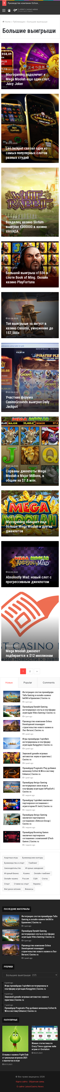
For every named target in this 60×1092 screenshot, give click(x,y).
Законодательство (12, 868)
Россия (25, 878)
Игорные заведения (34, 868)
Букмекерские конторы (32, 858)
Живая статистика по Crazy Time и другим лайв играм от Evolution (44, 1046)
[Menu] (3, 11)
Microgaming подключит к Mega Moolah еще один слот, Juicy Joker (28, 79)
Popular (28, 682)
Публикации (19, 21)
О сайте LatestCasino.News (30, 1086)
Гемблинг (33, 863)
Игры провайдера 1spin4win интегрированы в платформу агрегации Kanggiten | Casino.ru (37, 742)
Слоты (45, 878)
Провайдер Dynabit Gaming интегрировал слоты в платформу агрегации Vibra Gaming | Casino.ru (38, 710)
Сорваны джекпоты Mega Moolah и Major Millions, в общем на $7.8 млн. (26, 476)
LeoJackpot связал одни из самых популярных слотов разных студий (26, 153)
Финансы (29, 889)
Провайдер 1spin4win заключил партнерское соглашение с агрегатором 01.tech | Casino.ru (37, 803)
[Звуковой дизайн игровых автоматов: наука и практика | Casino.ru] (11, 758)
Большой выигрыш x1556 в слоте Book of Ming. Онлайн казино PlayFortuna (27, 277)
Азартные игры (11, 858)
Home (7, 21)
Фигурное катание (12, 889)
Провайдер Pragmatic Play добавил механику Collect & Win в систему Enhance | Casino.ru (39, 771)
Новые (9, 682)
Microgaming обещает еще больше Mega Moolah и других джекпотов (29, 526)
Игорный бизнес (11, 873)
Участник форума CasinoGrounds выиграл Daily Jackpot (28, 402)
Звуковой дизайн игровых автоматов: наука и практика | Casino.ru (36, 756)
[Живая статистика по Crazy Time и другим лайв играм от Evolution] (45, 1033)
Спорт (7, 884)
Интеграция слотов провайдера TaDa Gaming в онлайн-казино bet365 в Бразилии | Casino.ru (37, 695)
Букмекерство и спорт (14, 863)
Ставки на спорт (21, 884)
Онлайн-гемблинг (42, 873)
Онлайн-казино (11, 878)
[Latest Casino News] (25, 10)
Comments (49, 682)
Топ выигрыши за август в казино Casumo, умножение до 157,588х (29, 328)
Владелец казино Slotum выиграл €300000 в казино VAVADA (26, 226)
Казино (26, 873)
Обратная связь (36, 1081)
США (35, 878)
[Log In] (9, 11)
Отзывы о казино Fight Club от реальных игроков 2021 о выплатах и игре (15, 1057)
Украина (36, 884)
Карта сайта (21, 1081)
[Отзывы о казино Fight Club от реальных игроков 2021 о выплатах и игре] (15, 1039)
